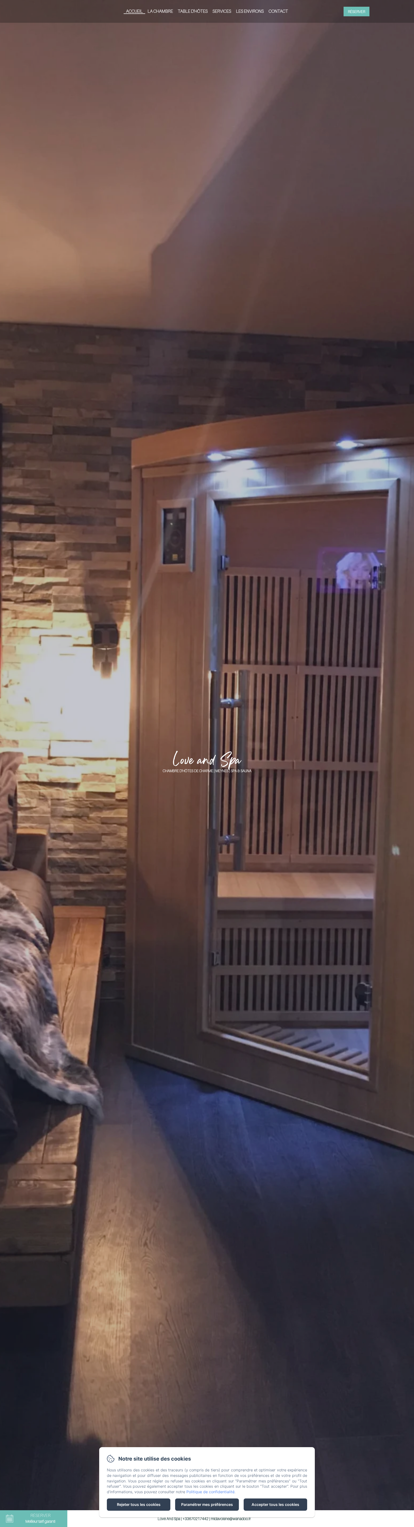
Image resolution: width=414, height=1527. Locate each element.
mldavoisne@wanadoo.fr (231, 1518)
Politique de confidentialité (210, 1491)
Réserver (356, 11)
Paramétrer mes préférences (207, 1504)
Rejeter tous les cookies (139, 1504)
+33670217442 (195, 1518)
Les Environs (250, 11)
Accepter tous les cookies (275, 1504)
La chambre (160, 11)
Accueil (134, 11)
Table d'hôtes (193, 11)
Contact (278, 11)
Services (222, 11)
